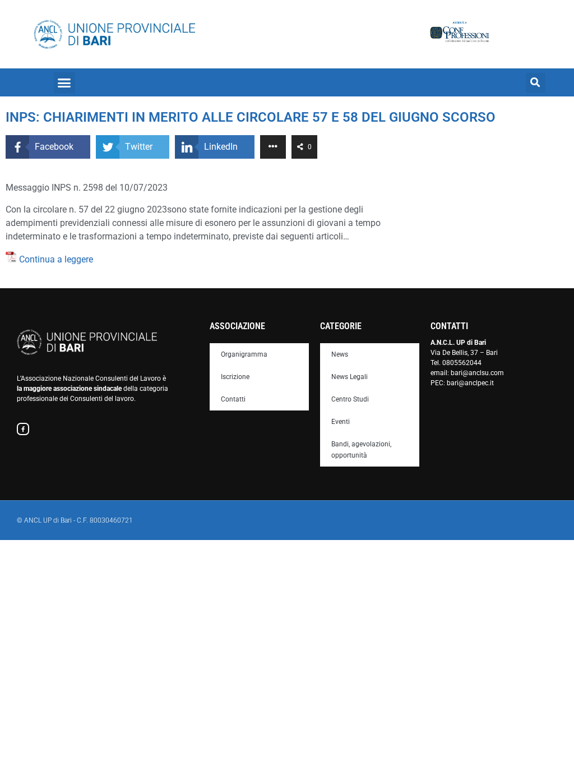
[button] (64, 83)
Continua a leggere (56, 259)
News (339, 354)
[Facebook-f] (23, 429)
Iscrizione (235, 377)
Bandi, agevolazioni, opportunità (361, 449)
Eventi (340, 422)
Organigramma (244, 354)
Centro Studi (350, 399)
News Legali (349, 377)
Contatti (233, 399)
